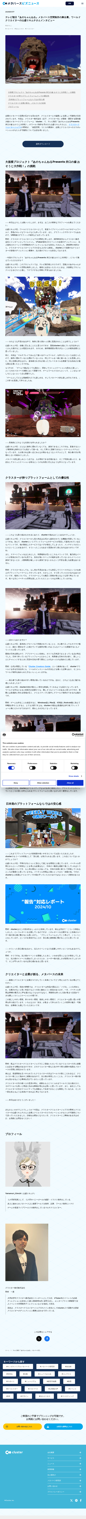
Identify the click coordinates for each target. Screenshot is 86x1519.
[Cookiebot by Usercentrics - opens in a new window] (73, 735)
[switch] (32, 768)
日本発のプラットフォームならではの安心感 (26, 99)
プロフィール (13, 107)
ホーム (7, 1350)
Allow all (70, 783)
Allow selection (43, 783)
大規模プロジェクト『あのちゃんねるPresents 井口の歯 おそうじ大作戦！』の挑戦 (41, 92)
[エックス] (71, 1500)
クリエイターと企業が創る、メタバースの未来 (27, 103)
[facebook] (81, 1500)
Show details (74, 776)
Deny (16, 783)
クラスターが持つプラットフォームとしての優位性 (28, 96)
